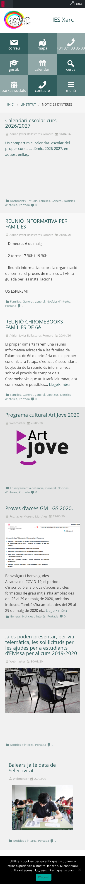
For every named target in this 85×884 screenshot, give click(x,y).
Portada (24, 205)
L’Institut (28, 104)
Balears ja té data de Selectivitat (32, 768)
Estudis (32, 201)
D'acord (43, 877)
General (57, 201)
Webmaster (17, 423)
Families (44, 201)
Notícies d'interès (58, 301)
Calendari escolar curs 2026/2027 (31, 123)
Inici (11, 104)
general (40, 301)
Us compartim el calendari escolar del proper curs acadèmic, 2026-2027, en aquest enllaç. (37, 148)
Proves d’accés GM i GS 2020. (39, 508)
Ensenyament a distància (27, 488)
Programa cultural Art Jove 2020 (42, 414)
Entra (78, 4)
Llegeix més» (59, 384)
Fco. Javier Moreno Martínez (28, 516)
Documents (18, 201)
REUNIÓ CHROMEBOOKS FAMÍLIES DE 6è (34, 324)
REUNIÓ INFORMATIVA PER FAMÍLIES (36, 224)
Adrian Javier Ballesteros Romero (31, 134)
